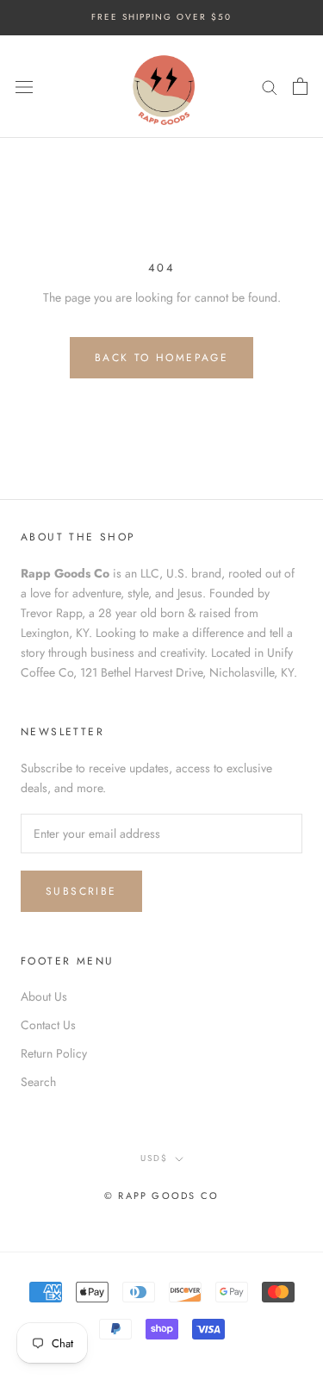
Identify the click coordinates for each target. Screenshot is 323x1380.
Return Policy (54, 1053)
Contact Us (48, 1024)
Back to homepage (161, 357)
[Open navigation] (24, 86)
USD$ (154, 1158)
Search (38, 1081)
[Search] (269, 85)
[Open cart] (300, 86)
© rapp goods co (161, 1195)
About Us (44, 996)
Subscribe (81, 891)
